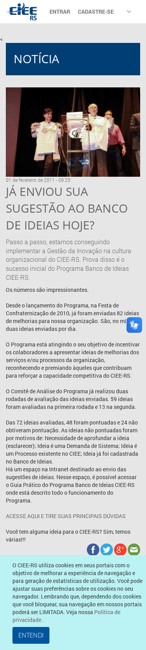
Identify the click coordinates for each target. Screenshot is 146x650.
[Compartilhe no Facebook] (93, 549)
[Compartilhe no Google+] (121, 549)
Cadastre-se (96, 11)
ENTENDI (31, 635)
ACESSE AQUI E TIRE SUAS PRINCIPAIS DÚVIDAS (66, 516)
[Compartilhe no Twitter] (107, 549)
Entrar (59, 11)
